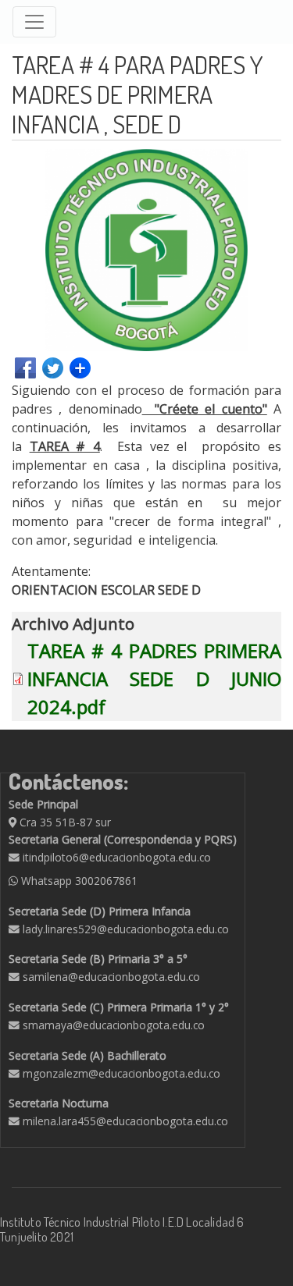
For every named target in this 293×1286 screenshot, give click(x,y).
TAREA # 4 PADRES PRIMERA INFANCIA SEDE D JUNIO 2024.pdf (154, 678)
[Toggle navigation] (34, 21)
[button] (267, 163)
